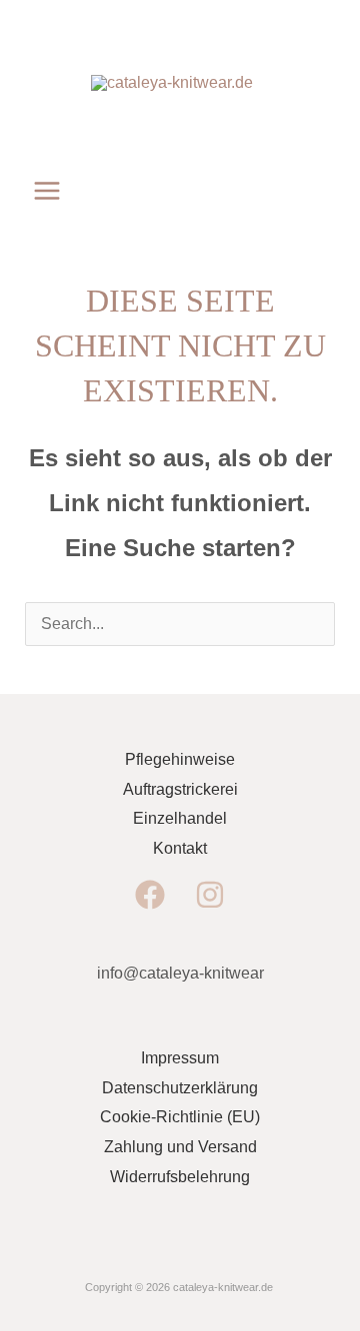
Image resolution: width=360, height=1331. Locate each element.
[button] (293, 190)
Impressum (180, 1057)
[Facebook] (150, 895)
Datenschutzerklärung (180, 1087)
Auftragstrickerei (180, 789)
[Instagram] (210, 895)
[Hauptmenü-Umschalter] (47, 191)
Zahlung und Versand (180, 1146)
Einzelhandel (180, 818)
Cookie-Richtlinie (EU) (180, 1116)
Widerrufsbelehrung (180, 1176)
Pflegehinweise (180, 759)
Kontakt (180, 848)
